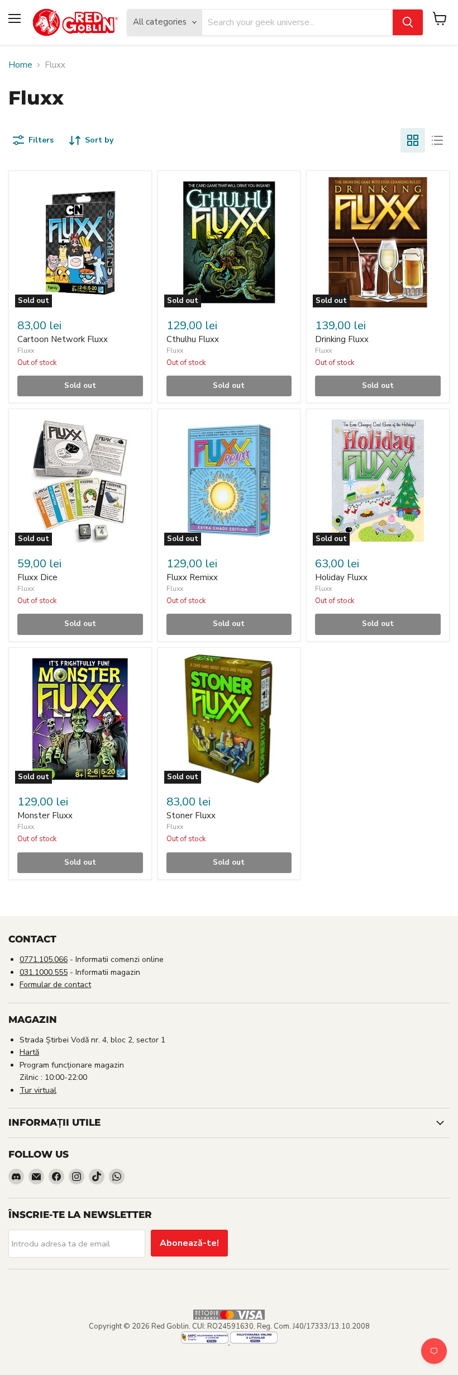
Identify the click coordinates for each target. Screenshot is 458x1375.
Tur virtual (38, 1090)
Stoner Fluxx (191, 815)
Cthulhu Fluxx (192, 339)
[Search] (408, 22)
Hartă (29, 1052)
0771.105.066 (44, 959)
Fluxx (25, 350)
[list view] (437, 140)
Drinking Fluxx (342, 339)
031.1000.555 (44, 972)
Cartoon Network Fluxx (62, 339)
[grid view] (412, 140)
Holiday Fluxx (341, 577)
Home (20, 65)
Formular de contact (55, 984)
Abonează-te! (189, 1243)
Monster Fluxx (45, 815)
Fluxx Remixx (192, 577)
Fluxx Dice (37, 577)
